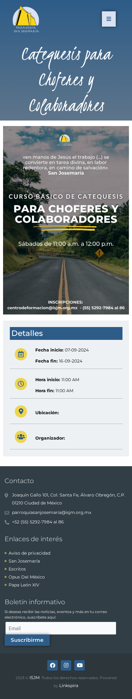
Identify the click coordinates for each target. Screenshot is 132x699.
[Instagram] (66, 665)
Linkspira (68, 685)
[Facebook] (52, 665)
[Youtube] (79, 665)
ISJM (34, 677)
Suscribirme (27, 640)
